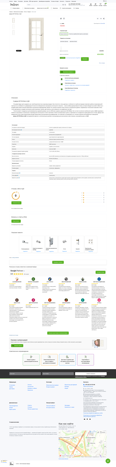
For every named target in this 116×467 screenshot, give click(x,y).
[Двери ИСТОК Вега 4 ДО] (36, 34)
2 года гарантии (34, 1)
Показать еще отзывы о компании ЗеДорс (58, 333)
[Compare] (61, 18)
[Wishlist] (64, 18)
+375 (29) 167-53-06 (75, 4)
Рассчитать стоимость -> (68, 72)
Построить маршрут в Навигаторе (63, 458)
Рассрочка (68, 1)
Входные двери (50, 387)
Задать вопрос (16, 221)
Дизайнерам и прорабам (44, 1)
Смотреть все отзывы (13, 335)
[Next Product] (101, 18)
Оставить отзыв (100, 272)
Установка (20, 1)
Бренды (67, 386)
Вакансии (74, 1)
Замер (15, 1)
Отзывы (30, 407)
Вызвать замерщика (91, 373)
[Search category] (63, 5)
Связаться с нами (69, 407)
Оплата (11, 1)
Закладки (67, 405)
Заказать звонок (18, 345)
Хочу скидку (102, 63)
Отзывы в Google (55, 1)
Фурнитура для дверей (71, 384)
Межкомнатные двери (52, 385)
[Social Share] (104, 18)
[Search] (65, 5)
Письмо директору (33, 409)
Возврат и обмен (32, 388)
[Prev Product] (98, 18)
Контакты (62, 1)
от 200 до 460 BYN (15, 257)
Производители (13, 405)
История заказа (50, 407)
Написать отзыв (16, 202)
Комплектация (63, 30)
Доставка (26, 1)
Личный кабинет (50, 405)
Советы (30, 405)
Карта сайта (12, 409)
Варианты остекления (65, 38)
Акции (66, 388)
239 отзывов (4, 462)
